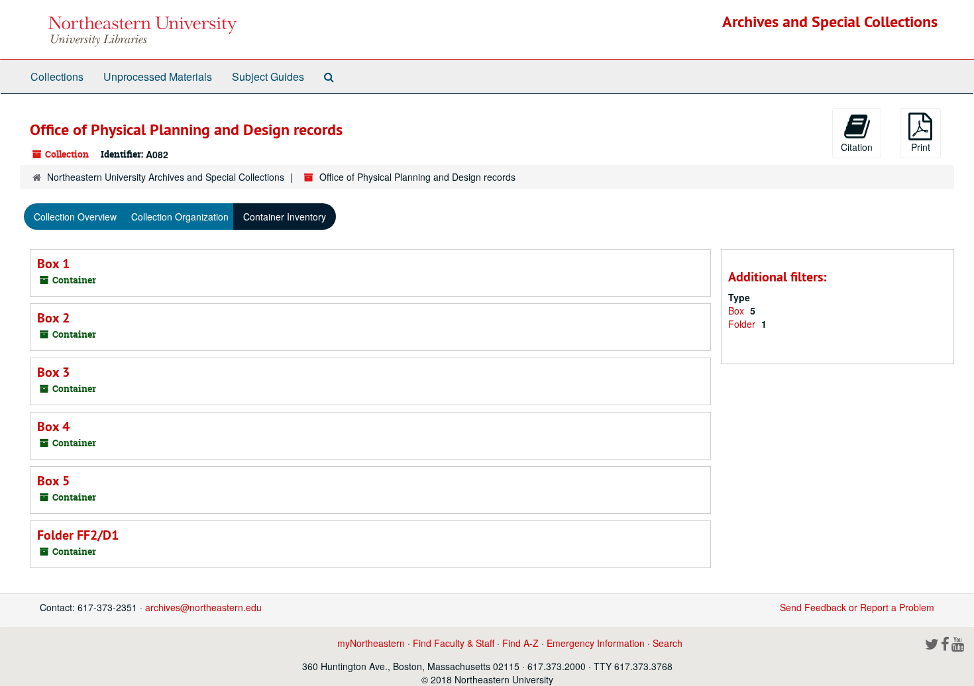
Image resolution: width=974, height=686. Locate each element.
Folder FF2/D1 (78, 535)
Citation (857, 147)
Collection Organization (180, 216)
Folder (743, 323)
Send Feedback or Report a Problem (857, 607)
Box (737, 310)
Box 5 (53, 480)
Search (667, 643)
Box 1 (53, 263)
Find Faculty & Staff (453, 643)
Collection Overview (75, 216)
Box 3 (53, 372)
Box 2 (53, 317)
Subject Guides (268, 76)
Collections (56, 76)
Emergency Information (596, 643)
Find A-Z (520, 643)
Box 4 (53, 426)
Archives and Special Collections (830, 21)
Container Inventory (284, 216)
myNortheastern (371, 643)
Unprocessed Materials (157, 76)
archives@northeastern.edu (203, 607)
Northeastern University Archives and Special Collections (165, 176)
